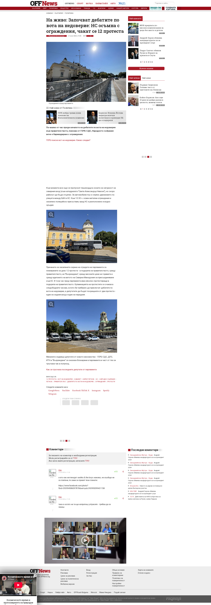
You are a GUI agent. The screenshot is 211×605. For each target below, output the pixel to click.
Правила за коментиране (117, 574)
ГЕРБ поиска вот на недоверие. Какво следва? (68, 140)
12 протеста (51, 379)
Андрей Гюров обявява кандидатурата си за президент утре (151, 40)
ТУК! (87, 461)
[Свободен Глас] (155, 9)
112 (94, 8)
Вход (88, 570)
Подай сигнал (119, 592)
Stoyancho (134, 486)
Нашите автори (122, 8)
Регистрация (91, 573)
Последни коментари (144, 450)
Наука (89, 3)
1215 (132, 497)
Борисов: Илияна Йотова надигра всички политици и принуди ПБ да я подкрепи (111, 116)
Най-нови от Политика (60, 107)
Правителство (60, 381)
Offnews (69, 3)
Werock (94, 592)
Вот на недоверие (65, 379)
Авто (113, 3)
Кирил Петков (88, 379)
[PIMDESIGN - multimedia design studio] (172, 599)
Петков (49, 381)
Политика (53, 8)
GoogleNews (53, 390)
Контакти (65, 570)
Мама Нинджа (105, 592)
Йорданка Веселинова (56, 36)
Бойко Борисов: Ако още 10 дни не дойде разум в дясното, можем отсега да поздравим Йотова (151, 101)
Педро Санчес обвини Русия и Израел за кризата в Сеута (150, 53)
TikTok (84, 390)
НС (97, 379)
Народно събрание (107, 379)
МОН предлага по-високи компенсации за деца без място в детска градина (152, 29)
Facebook (76, 390)
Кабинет (77, 379)
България (36, 8)
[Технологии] (122, 4)
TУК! (75, 458)
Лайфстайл (101, 3)
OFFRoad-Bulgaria (81, 592)
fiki (60, 470)
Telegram (52, 394)
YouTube (66, 390)
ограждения (100, 381)
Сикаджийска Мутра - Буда (141, 455)
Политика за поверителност (118, 579)
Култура (135, 8)
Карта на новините (145, 570)
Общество (64, 8)
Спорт (80, 3)
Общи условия (118, 570)
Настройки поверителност (118, 584)
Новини (49, 13)
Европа (144, 8)
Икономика (76, 8)
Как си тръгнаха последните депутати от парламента (71, 369)
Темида (87, 8)
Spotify (106, 390)
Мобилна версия (67, 584)
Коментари (56, 449)
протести (111, 381)
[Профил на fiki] (52, 475)
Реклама (64, 573)
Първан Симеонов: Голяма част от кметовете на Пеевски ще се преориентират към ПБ (150, 90)
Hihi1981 (133, 491)
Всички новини (146, 68)
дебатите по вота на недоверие (80, 381)
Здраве (111, 8)
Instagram (95, 390)
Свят (45, 8)
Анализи (101, 8)
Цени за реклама (68, 576)
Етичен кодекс (144, 573)
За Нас (89, 576)
